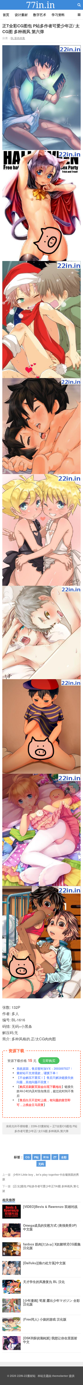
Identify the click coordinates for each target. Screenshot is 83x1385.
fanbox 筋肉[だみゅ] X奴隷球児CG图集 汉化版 (52, 1246)
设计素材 (21, 14)
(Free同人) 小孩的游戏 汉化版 (44, 1319)
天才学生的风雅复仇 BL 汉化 (44, 1282)
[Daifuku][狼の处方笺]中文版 (44, 1263)
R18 (46, 1157)
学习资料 (58, 14)
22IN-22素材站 (41, 5)
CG (27, 1157)
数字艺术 (39, 14)
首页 (6, 14)
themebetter (60, 1376)
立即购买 (48, 1060)
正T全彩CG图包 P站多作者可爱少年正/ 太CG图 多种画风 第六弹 (41, 29)
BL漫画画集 (18, 38)
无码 (41, 1164)
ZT (54, 1157)
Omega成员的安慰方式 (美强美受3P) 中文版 (50, 1227)
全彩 (64, 1157)
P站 (36, 1157)
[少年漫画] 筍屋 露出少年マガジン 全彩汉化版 (51, 1302)
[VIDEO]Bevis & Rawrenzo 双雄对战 (50, 1207)
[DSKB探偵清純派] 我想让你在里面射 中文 (50, 1340)
